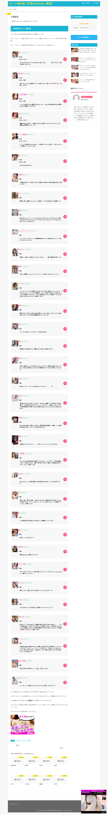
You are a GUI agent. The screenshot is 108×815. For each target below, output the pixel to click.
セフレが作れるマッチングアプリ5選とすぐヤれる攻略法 (87, 74)
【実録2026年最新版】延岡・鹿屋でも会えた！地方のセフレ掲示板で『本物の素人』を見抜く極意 (83, 51)
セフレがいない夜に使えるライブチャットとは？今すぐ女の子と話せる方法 (87, 59)
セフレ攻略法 (96, 3)
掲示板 (29, 740)
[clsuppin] (22, 735)
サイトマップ (14, 804)
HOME (10, 9)
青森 (13, 740)
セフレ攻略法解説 (84, 37)
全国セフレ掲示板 (86, 3)
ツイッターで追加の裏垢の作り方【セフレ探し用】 (87, 80)
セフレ (24, 740)
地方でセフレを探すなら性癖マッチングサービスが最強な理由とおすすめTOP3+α (87, 67)
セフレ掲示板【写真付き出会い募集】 (31, 3)
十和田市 (18, 740)
